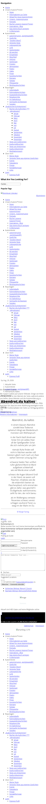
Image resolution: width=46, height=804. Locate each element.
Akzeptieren (4, 412)
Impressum (23, 414)
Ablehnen (13, 412)
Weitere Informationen (8, 414)
